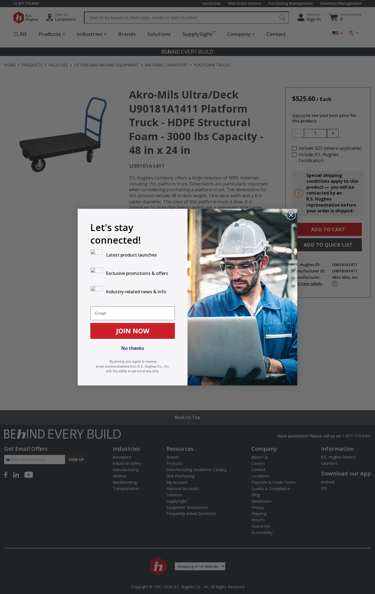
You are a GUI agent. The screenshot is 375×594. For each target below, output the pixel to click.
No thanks (132, 348)
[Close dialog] (291, 215)
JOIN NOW (132, 330)
